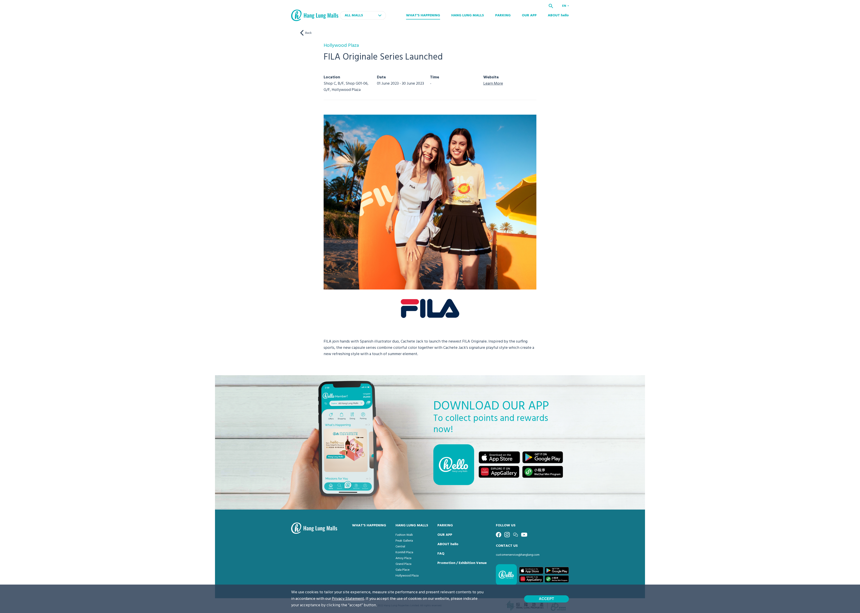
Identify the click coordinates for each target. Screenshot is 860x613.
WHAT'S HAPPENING (423, 15)
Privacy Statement (348, 599)
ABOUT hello (558, 15)
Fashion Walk (404, 535)
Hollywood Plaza (407, 575)
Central (400, 546)
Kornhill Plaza (404, 552)
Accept (546, 599)
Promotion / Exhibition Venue (462, 563)
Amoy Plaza (403, 558)
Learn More (493, 83)
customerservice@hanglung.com (518, 554)
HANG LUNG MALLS (467, 15)
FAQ (440, 554)
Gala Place (403, 569)
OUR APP (529, 15)
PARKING (503, 15)
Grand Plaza (403, 564)
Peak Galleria (404, 540)
